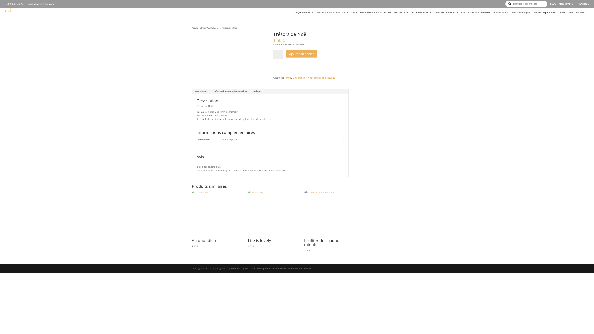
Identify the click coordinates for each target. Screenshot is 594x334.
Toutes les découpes (324, 77)
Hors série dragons (521, 12)
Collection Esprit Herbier (544, 12)
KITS (459, 12)
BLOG (553, 4)
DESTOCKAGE (566, 12)
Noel (310, 77)
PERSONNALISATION (371, 12)
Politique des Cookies (299, 268)
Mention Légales (240, 268)
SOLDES (580, 12)
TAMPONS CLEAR (443, 12)
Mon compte (566, 4)
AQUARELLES (303, 12)
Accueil (195, 27)
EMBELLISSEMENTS (394, 12)
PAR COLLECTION (345, 12)
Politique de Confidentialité (271, 268)
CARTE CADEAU (501, 12)
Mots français (300, 77)
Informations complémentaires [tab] (230, 91)
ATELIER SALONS (325, 12)
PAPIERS (485, 12)
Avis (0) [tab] (257, 91)
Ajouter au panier (301, 54)
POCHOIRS (473, 12)
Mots (219, 27)
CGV (253, 268)
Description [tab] (201, 91)
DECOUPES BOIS (419, 12)
